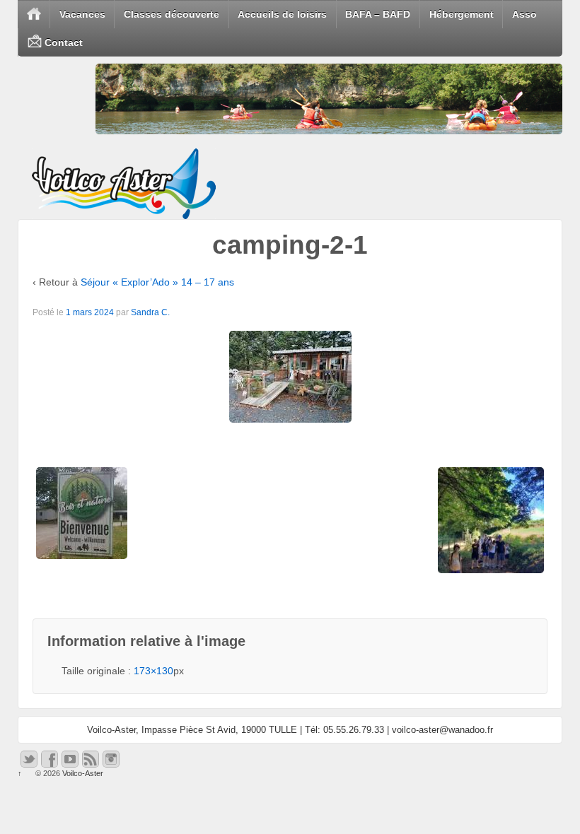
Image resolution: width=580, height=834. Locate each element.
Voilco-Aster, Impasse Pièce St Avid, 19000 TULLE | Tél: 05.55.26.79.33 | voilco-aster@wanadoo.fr (290, 729)
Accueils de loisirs (282, 14)
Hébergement (461, 14)
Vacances (82, 14)
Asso (524, 14)
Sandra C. (150, 312)
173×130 (153, 670)
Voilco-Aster (81, 773)
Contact (62, 42)
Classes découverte (171, 14)
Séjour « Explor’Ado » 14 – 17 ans (157, 282)
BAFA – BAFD (377, 14)
